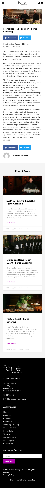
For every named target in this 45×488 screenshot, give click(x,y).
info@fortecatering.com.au (14, 399)
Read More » (11, 223)
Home (6, 412)
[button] (3, 3)
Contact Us (8, 444)
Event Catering (9, 428)
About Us (7, 415)
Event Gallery (8, 431)
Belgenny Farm (9, 437)
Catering (7, 418)
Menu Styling (8, 441)
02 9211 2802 (8, 395)
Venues (6, 434)
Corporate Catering (11, 422)
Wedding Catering (11, 425)
